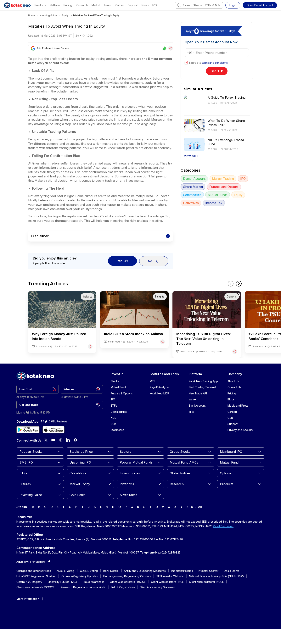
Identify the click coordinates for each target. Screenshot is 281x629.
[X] (46, 440)
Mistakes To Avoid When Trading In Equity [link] (96, 15)
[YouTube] (53, 440)
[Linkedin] (68, 440)
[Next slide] (239, 284)
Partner (119, 5)
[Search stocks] (179, 5)
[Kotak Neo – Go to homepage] (17, 5)
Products (40, 5)
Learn (107, 5)
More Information (27, 598)
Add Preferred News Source (53, 48)
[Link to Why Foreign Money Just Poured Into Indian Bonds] (62, 322)
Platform (55, 5)
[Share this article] (170, 48)
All (200, 507)
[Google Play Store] (28, 429)
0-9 (193, 507)
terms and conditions (215, 62)
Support (133, 5)
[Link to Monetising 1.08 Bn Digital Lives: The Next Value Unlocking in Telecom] (206, 324)
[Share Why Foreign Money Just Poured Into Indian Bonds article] (90, 346)
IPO (154, 5)
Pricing (68, 5)
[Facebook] (75, 440)
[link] (37, 389)
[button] (260, 5)
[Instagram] (61, 440)
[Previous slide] (230, 284)
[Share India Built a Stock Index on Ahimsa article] (162, 341)
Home (31, 15)
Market (96, 5)
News (145, 5)
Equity (65, 15)
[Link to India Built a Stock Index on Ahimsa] (134, 319)
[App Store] (53, 429)
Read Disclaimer (223, 526)
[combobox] (199, 5)
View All (190, 156)
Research (82, 5)
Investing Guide (48, 15)
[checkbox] (186, 62)
